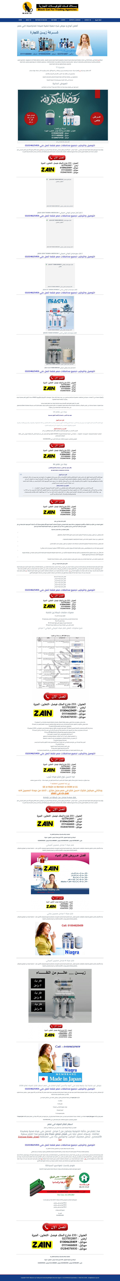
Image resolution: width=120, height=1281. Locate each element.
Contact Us (88, 20)
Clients (63, 20)
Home (20, 20)
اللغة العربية (98, 20)
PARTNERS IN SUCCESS (41, 20)
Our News (54, 20)
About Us (28, 20)
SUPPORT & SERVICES (74, 20)
